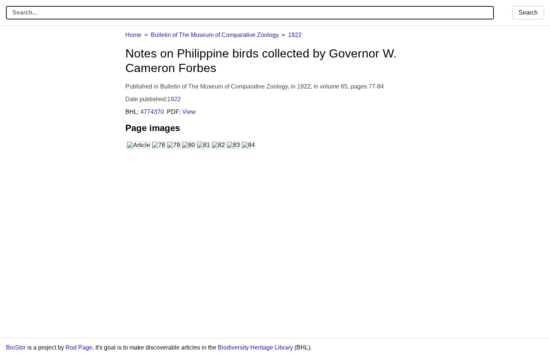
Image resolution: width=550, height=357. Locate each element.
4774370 (152, 112)
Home (133, 35)
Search (528, 12)
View (189, 112)
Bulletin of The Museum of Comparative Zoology (215, 35)
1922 (295, 35)
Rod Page (78, 347)
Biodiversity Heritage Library (255, 347)
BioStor (16, 347)
